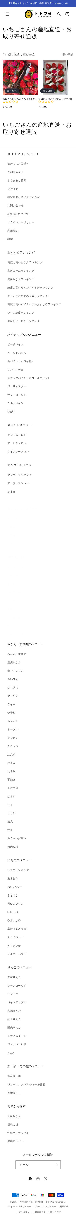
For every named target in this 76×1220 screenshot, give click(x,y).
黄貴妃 (11, 626)
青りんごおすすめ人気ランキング (27, 296)
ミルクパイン (15, 403)
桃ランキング (15, 567)
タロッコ (12, 746)
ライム (11, 704)
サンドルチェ (15, 369)
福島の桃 (12, 1124)
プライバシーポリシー (20, 222)
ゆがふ (11, 411)
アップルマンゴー (18, 483)
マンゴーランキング (19, 475)
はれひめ (12, 687)
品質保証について (18, 214)
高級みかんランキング (20, 270)
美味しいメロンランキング (23, 321)
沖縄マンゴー (15, 1141)
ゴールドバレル (16, 353)
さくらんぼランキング (20, 519)
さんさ (11, 1052)
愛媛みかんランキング (20, 279)
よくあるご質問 (16, 180)
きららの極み (15, 617)
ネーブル (12, 729)
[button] (7, 14)
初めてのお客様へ (18, 163)
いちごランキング (18, 870)
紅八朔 (11, 754)
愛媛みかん (14, 1116)
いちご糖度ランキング (20, 312)
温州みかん (14, 662)
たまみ (11, 771)
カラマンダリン (16, 838)
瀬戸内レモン (15, 670)
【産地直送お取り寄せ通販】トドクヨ (36, 1202)
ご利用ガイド (15, 172)
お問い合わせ (15, 205)
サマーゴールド (16, 394)
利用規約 (12, 230)
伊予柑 (11, 712)
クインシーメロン (18, 451)
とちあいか (14, 945)
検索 (10, 239)
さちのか (12, 895)
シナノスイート (16, 1036)
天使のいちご (15, 903)
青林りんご (14, 977)
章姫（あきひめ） (18, 928)
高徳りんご (14, 1010)
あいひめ (12, 679)
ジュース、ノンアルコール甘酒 (26, 1084)
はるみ (11, 763)
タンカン (12, 738)
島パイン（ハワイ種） (20, 361)
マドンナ (12, 696)
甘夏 (10, 830)
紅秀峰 (11, 535)
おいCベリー (15, 886)
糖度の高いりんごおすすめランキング (30, 287)
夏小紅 (11, 491)
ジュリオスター (16, 386)
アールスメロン (16, 443)
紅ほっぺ (12, 912)
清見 (10, 821)
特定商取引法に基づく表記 (23, 197)
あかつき (12, 575)
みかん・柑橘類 (16, 654)
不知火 (11, 779)
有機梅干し (14, 1092)
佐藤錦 (11, 527)
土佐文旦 (12, 788)
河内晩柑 (12, 846)
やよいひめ (14, 920)
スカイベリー (15, 937)
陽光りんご (14, 1027)
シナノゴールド (16, 985)
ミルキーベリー (16, 954)
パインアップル (16, 1002)
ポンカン (12, 721)
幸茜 (10, 609)
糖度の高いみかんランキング (24, 262)
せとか (11, 813)
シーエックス (15, 634)
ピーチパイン (15, 344)
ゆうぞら (12, 600)
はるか (11, 796)
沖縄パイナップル (18, 1133)
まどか (11, 584)
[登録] (56, 1164)
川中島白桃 (14, 592)
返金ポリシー (24, 1206)
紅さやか (12, 544)
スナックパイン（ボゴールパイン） (29, 378)
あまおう (12, 878)
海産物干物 (14, 1076)
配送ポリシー (25, 1212)
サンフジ (12, 994)
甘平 (10, 804)
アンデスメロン (16, 435)
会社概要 (12, 188)
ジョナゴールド (16, 1044)
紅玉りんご (14, 1019)
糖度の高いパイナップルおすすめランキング (34, 304)
